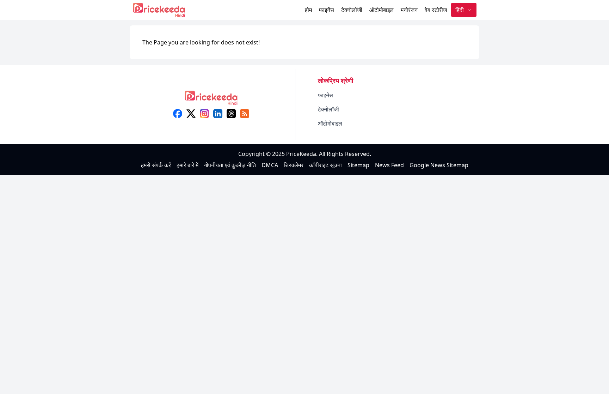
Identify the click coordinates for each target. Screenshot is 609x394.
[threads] (231, 113)
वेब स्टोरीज (436, 10)
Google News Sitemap (439, 165)
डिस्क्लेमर (293, 165)
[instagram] (204, 113)
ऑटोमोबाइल (381, 10)
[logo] (211, 100)
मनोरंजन (409, 10)
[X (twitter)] (191, 113)
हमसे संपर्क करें (156, 165)
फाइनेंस (326, 10)
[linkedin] (217, 113)
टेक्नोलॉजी (351, 10)
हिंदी (459, 10)
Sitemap (358, 165)
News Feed (389, 165)
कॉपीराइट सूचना (325, 165)
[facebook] (177, 113)
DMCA (270, 165)
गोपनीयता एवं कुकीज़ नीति (230, 165)
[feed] (244, 113)
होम (308, 10)
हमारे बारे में (187, 165)
